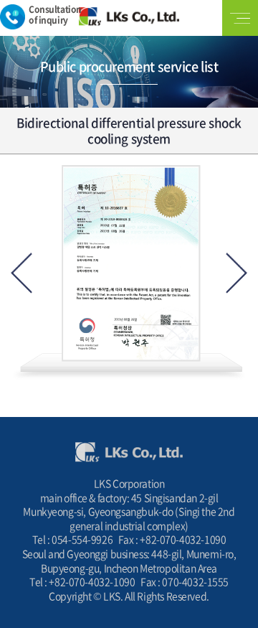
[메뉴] (240, 18)
